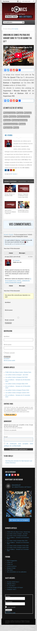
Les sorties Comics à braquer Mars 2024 (16, 383)
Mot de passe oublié (9, 360)
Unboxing (22, 124)
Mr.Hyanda (12, 116)
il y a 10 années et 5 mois (18, 244)
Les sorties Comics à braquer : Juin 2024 (16, 375)
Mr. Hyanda (15, 28)
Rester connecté (9, 320)
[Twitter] (6, 170)
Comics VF (10, 562)
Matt (6, 116)
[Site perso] (14, 170)
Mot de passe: (9, 310)
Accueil (6, 234)
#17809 (30, 256)
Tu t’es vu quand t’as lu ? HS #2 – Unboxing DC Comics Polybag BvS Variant (18, 280)
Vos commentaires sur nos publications (17, 571)
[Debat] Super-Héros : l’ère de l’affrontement (23, 211)
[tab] (10, 181)
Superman (7, 120)
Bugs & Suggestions (12, 560)
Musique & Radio (11, 568)
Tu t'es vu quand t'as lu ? (11, 124)
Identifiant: (8, 302)
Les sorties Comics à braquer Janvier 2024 (17, 392)
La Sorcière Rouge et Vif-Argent (15, 587)
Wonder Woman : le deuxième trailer (9, 194)
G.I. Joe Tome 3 (11, 585)
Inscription (7, 358)
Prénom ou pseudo (10, 430)
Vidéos (16, 127)
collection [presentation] (22, 181)
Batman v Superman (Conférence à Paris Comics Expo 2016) (23, 195)
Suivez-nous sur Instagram (20, 520)
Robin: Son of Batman (24, 116)
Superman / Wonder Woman (20, 120)
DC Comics (28, 113)
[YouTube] (11, 170)
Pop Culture (10, 570)
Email (6, 437)
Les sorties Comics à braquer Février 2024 (17, 390)
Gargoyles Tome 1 (11, 589)
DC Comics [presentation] (31, 181)
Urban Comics (8, 127)
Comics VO (10, 564)
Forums (11, 234)
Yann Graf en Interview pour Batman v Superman (10, 212)
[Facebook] (8, 170)
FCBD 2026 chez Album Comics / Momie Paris (18, 372)
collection (20, 113)
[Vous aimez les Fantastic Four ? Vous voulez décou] (19, 504)
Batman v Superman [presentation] (10, 181)
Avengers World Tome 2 (13, 581)
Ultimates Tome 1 (11, 583)
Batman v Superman (10, 113)
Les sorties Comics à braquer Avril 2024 (16, 377)
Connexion (8, 323)
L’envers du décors (12, 566)
